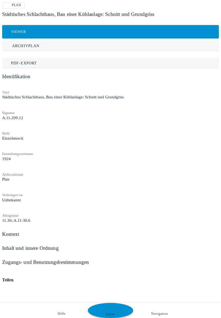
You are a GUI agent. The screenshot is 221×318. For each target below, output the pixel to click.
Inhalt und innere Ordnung (30, 248)
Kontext (10, 234)
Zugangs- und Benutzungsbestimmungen (45, 262)
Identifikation (16, 76)
